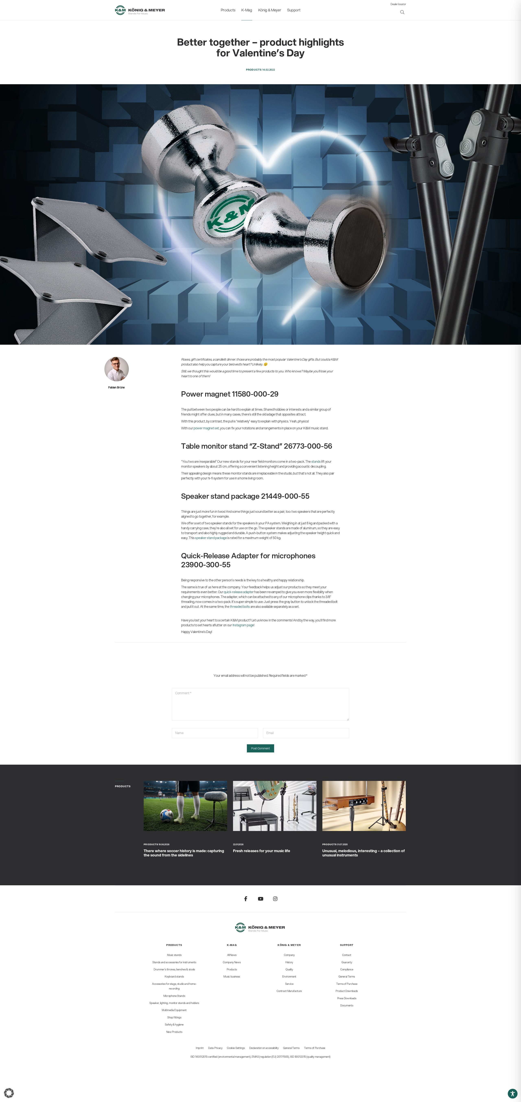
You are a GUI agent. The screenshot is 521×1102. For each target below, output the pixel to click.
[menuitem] (228, 10)
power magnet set (206, 428)
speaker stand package (211, 537)
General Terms (291, 1048)
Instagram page (243, 625)
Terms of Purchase (314, 1048)
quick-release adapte (238, 591)
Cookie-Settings (236, 1048)
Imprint (200, 1048)
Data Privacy (215, 1048)
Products (254, 69)
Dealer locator (398, 4)
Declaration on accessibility (263, 1048)
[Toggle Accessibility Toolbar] (512, 1093)
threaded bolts (240, 606)
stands (316, 461)
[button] (9, 1093)
